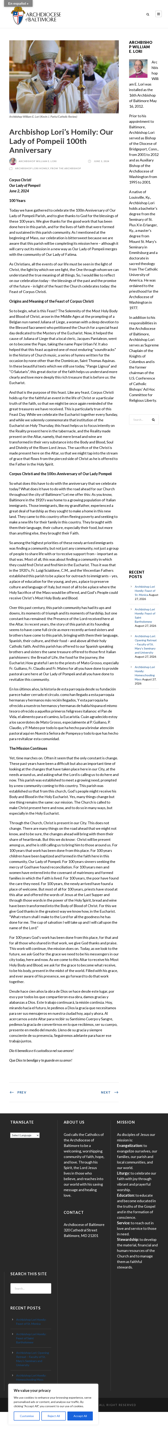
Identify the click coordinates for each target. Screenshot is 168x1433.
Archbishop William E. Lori (38, 161)
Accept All (80, 1416)
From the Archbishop (65, 168)
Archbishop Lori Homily (32, 168)
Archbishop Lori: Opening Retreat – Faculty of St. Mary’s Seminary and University (146, 644)
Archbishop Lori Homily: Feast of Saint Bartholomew (31, 1338)
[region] (53, 1404)
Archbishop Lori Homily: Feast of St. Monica (145, 590)
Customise (27, 1416)
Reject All (54, 1416)
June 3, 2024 (101, 161)
